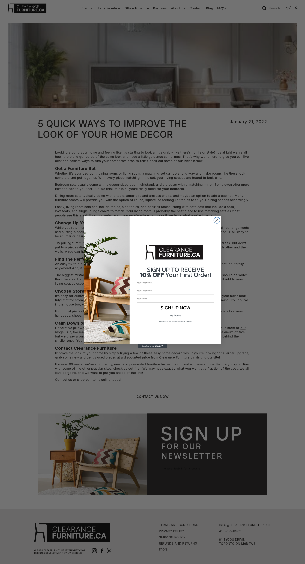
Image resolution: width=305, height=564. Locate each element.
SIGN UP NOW (175, 307)
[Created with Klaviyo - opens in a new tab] (152, 346)
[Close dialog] (217, 220)
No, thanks (175, 315)
